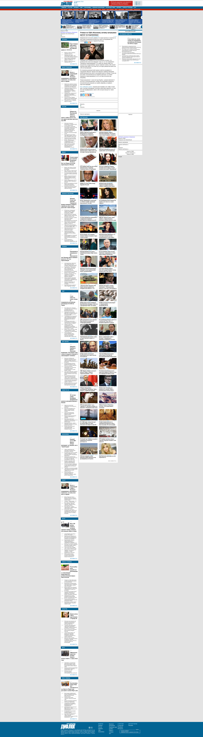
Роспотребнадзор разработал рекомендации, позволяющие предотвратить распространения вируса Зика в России (69, 572)
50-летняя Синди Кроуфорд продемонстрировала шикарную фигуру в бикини (131, 53)
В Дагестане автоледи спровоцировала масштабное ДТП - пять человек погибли (69, 428)
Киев (81, 9)
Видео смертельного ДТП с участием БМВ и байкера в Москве (70, 181)
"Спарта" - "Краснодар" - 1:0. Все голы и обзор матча (70, 502)
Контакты (120, 728)
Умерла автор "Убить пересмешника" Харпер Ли (74, 616)
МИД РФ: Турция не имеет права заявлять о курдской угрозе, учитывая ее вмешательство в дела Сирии (107, 219)
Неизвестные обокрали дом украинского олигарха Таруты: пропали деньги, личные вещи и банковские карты (106, 390)
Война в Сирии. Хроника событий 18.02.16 (69, 62)
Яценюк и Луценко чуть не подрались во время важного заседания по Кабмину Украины (70, 275)
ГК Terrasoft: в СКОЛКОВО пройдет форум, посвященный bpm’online (70, 712)
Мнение (95, 9)
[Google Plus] (90, 42)
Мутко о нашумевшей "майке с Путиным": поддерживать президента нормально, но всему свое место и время (107, 339)
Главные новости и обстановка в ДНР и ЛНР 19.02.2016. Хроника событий (70, 55)
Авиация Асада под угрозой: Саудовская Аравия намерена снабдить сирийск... (87, 27)
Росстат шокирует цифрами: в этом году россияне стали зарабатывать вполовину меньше (70, 465)
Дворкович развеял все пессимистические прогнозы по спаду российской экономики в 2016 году (70, 458)
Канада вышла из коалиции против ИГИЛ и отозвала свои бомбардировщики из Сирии (70, 237)
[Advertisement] (108, 51)
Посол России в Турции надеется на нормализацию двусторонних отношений (70, 98)
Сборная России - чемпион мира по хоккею (70, 101)
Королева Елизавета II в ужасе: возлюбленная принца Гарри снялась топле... (120, 27)
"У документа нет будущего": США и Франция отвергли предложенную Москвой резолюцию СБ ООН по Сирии (70, 318)
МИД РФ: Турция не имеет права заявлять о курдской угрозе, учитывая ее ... (104, 27)
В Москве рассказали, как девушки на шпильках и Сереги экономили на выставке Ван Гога (70, 623)
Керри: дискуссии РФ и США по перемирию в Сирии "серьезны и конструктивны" (70, 330)
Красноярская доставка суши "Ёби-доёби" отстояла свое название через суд (70, 135)
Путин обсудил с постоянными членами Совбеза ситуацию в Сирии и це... (94, 21)
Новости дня (137, 9)
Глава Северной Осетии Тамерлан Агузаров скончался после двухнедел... (121, 21)
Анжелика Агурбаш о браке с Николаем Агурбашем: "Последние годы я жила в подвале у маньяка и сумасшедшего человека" (107, 134)
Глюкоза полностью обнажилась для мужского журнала (70, 406)
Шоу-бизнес (109, 131)
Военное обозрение (98, 7)
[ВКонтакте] (85, 42)
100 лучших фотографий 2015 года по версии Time (70, 548)
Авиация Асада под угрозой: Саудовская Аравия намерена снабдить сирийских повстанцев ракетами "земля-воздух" (107, 185)
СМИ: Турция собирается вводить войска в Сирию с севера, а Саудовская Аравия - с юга (88, 372)
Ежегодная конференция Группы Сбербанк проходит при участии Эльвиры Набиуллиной (70, 695)
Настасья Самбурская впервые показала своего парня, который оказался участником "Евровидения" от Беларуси (70, 360)
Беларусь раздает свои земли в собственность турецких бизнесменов (69, 461)
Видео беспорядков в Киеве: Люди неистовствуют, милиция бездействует (70, 184)
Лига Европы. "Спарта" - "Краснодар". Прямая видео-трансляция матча (70, 507)
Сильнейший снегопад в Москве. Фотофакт (69, 534)
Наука (87, 93)
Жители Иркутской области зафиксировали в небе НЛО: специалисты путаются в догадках (70, 589)
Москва (70, 9)
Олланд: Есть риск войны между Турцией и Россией (81, 21)
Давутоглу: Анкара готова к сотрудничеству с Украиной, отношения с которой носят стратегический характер (70, 85)
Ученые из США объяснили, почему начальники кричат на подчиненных (70, 581)
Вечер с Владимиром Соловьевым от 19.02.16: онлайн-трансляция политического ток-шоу (69, 141)
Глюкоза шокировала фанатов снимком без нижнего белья (69, 413)
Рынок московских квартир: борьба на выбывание (70, 701)
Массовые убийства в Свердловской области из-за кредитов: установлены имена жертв (70, 420)
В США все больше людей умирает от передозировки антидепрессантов (107, 304)
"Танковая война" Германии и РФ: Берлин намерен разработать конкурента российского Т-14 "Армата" (88, 287)
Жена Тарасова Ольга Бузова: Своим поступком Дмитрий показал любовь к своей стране (70, 498)
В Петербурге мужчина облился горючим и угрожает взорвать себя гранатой (107, 440)
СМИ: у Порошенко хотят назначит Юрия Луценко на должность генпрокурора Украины (88, 321)
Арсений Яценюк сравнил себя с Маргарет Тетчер (70, 286)
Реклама (130, 725)
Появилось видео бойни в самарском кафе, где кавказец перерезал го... (108, 21)
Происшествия (110, 7)
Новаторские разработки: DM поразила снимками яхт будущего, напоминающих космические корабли (70, 537)
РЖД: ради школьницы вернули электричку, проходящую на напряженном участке (69, 146)
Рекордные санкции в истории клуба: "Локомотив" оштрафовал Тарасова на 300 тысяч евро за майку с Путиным (70, 511)
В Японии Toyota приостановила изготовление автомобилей (70, 672)
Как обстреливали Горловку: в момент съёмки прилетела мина (70, 173)
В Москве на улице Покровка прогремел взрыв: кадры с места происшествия (70, 545)
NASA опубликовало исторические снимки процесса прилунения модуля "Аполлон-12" (69, 555)
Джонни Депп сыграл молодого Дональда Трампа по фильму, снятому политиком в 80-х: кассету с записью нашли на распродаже (70, 640)
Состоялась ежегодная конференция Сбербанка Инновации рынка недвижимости (70, 704)
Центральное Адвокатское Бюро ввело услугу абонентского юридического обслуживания (70, 708)
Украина (76, 7)
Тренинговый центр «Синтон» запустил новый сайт (70, 698)
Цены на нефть (129, 9)
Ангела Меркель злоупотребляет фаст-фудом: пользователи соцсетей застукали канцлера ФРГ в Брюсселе (70, 334)
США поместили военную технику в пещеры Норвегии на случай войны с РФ (70, 225)
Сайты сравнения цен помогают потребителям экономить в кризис (69, 450)
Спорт (108, 335)
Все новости (64, 9)
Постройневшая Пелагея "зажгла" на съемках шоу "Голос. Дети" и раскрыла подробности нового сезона (70, 377)
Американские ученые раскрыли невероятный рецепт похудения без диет (70, 596)
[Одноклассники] (88, 42)
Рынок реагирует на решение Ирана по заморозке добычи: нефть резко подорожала (70, 474)
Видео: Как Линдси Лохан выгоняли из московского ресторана (70, 168)
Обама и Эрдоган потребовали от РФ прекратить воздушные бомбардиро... (67, 21)
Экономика (87, 7)
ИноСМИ (90, 9)
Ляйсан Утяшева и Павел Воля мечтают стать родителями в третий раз (106, 406)
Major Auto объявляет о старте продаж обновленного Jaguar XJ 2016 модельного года (70, 716)
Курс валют (121, 9)
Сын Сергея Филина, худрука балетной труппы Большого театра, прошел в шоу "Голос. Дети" (70, 373)
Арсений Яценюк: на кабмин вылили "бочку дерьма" (70, 272)
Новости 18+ (90, 250)
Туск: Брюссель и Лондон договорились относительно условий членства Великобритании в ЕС (70, 309)
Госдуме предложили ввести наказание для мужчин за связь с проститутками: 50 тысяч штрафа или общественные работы (107, 424)
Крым (85, 9)
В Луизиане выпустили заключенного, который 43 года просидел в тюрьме (70, 322)
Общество (84, 93)
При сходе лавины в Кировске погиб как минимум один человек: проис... (134, 21)
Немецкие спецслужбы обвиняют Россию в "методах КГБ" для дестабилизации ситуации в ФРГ (70, 313)
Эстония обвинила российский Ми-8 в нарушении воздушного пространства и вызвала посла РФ (88, 219)
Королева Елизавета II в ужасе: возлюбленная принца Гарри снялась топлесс (69, 410)
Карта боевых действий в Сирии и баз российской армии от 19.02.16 (70, 222)
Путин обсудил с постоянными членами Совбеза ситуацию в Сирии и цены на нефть (88, 236)
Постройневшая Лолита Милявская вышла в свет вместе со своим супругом (70, 364)
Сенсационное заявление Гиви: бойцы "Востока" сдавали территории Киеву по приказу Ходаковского (70, 265)
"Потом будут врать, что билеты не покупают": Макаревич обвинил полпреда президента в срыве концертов (69, 634)
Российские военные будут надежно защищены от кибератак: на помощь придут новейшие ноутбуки (70, 593)
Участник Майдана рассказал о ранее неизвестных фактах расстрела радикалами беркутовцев (107, 355)
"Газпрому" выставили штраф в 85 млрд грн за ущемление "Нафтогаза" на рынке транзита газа (70, 469)
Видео (103, 9)
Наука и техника (127, 7)
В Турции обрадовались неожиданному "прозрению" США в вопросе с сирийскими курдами (88, 389)
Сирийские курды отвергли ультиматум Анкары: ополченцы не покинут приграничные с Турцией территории (70, 90)
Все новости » (73, 64)
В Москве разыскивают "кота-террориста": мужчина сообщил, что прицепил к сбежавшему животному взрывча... (122, 3)
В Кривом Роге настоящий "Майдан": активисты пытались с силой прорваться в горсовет (70, 551)
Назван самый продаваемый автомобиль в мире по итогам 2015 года (70, 668)
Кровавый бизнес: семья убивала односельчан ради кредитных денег (70, 424)
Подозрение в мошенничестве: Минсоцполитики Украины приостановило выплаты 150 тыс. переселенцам (131, 47)
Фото (116, 9)
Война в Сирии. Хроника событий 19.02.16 (69, 53)
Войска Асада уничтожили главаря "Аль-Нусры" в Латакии (70, 416)
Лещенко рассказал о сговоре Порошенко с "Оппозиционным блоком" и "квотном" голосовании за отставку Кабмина (107, 287)
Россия (70, 7)
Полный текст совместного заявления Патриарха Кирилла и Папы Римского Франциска (70, 95)
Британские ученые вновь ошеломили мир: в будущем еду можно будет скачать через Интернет (70, 585)
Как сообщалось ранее (86, 86)
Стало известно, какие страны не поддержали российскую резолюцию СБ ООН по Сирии (134, 41)
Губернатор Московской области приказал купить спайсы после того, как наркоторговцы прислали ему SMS (88, 151)
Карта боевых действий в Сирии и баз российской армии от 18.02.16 (70, 59)
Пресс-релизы (110, 9)
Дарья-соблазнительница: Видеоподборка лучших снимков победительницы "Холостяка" (70, 177)
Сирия (99, 9)
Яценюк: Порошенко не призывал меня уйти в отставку (69, 282)
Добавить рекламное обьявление (69, 32)
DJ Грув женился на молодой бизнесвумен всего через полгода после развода (70, 384)
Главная (64, 7)
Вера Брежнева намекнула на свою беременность (107, 456)
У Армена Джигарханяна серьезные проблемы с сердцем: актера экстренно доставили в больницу (70, 627)
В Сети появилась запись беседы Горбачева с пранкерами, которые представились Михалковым (107, 253)
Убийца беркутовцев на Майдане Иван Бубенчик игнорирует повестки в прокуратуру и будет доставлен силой (89, 304)
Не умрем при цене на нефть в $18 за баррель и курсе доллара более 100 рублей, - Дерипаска (70, 454)
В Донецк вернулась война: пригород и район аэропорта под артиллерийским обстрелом (70, 219)
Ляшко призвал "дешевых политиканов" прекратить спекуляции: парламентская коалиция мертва (70, 279)
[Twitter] (87, 42)
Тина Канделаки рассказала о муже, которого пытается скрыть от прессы (70, 380)
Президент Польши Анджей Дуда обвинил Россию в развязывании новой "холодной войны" (88, 270)
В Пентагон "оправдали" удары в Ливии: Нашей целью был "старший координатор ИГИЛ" (69, 212)
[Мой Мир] (91, 95)
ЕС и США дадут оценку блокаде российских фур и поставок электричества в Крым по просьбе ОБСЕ (88, 424)
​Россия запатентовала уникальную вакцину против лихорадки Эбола (70, 599)
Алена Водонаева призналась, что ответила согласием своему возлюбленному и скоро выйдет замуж (70, 368)
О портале (120, 725)
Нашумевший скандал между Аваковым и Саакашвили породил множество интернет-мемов (70, 542)
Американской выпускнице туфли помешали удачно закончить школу (70, 187)
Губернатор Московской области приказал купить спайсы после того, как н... (71, 27)
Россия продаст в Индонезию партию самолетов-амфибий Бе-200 (70, 240)
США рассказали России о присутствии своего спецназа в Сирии (70, 229)
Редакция (120, 727)
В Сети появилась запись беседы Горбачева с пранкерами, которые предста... (136, 27)
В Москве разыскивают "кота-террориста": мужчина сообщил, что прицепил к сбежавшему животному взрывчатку (88, 407)
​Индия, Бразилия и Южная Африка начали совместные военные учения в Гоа (70, 215)
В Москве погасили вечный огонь (70, 133)
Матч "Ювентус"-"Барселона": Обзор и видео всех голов (70, 171)
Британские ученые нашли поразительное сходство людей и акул (70, 602)
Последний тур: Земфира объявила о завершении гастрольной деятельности (89, 440)
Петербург (76, 9)
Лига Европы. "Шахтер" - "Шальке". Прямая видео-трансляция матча (70, 504)
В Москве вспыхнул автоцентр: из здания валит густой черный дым (70, 124)
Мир (81, 7)
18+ (135, 7)
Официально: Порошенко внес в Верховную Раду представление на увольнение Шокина (70, 269)
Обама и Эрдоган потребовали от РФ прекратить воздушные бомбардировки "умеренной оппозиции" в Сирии (70, 326)
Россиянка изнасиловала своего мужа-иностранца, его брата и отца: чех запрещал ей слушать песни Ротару (107, 373)
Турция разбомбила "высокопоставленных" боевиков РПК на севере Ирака (70, 233)
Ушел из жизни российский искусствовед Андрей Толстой (70, 630)
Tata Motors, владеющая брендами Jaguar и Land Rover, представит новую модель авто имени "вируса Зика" (70, 664)
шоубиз (119, 7)
